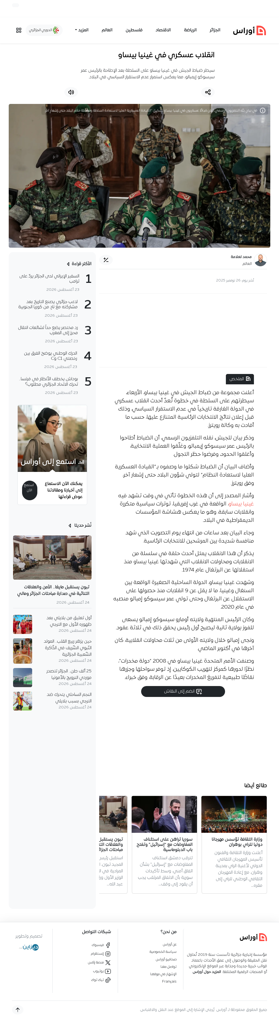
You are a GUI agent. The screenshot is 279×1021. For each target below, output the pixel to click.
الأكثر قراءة (82, 264)
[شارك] (208, 92)
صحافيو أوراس (166, 959)
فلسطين (134, 30)
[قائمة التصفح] (19, 30)
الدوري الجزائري (41, 30)
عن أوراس (170, 944)
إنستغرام (98, 954)
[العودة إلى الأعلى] (17, 1009)
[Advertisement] (183, 330)
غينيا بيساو (241, 504)
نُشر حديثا (82, 525)
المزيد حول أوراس (207, 972)
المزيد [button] (83, 30)
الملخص (236, 379)
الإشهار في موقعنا (163, 974)
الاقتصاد (163, 30)
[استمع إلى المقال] (71, 92)
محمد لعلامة (241, 257)
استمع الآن (29, 487)
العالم (107, 30)
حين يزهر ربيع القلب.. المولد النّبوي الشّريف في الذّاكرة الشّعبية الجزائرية (68, 648)
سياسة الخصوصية (163, 952)
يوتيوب (99, 971)
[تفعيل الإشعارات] (15, 5)
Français (169, 982)
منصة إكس (96, 962)
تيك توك (98, 980)
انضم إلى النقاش (180, 691)
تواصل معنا (168, 967)
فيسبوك (98, 945)
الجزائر (215, 30)
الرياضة (190, 30)
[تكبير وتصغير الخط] (106, 260)
